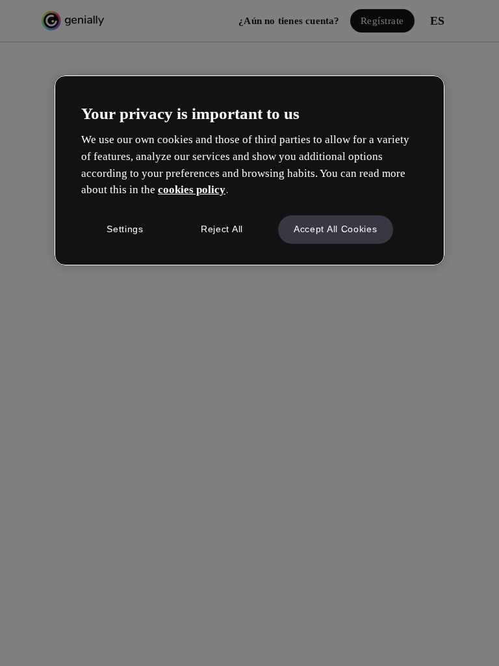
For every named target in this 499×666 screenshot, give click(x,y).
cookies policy (191, 189)
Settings (125, 229)
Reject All (222, 229)
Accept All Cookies (335, 229)
